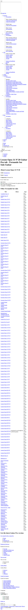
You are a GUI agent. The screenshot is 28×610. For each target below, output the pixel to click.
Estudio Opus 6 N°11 (5, 226)
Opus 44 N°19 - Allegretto (4, 491)
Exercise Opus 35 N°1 (5, 243)
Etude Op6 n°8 (4, 234)
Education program (7, 551)
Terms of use (12, 606)
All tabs (7, 58)
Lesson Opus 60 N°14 (5, 401)
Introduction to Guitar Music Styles (13, 82)
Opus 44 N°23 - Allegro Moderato (4, 505)
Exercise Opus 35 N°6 (5, 292)
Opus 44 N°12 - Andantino (4, 472)
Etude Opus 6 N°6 (5, 240)
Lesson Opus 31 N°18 (5, 349)
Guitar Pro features (5, 576)
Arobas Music (4, 565)
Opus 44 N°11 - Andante (4, 469)
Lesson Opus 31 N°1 (5, 324)
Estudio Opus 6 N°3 (5, 207)
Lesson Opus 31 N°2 (5, 354)
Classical (6, 175)
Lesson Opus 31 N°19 (5, 352)
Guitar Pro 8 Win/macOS (11, 20)
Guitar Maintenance (10, 90)
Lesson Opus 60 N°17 (5, 409)
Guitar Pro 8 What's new (8, 550)
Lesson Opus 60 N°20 (5, 420)
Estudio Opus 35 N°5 (5, 199)
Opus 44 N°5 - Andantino (4, 516)
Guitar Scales (9, 89)
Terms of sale (18, 606)
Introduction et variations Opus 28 (5, 314)
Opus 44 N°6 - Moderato (4, 518)
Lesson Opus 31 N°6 (5, 376)
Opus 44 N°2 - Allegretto (4, 494)
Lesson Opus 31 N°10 (5, 327)
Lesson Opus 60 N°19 (5, 414)
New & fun (8, 126)
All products (8, 16)
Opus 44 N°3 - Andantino (4, 510)
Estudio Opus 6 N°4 (5, 210)
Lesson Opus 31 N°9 (5, 384)
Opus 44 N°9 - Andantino (4, 526)
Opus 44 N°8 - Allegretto (4, 524)
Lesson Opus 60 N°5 (5, 442)
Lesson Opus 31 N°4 (5, 371)
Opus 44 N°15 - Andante (4, 480)
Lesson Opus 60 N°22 (5, 425)
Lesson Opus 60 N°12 (5, 395)
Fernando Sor (7, 172)
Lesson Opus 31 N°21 (5, 357)
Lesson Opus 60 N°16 (5, 406)
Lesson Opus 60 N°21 (5, 423)
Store (4, 140)
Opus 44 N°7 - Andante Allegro (4, 521)
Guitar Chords (9, 86)
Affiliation (5, 573)
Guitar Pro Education (10, 21)
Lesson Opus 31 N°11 (5, 330)
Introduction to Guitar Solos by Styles (14, 83)
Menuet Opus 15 (4, 455)
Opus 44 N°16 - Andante (4, 483)
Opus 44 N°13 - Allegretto (4, 475)
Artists (4, 74)
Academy (5, 75)
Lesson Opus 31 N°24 (5, 365)
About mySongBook (10, 61)
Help (4, 572)
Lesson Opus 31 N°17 (5, 346)
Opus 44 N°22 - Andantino (4, 502)
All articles (8, 116)
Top (1, 608)
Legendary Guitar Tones (11, 94)
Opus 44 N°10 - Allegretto (4, 466)
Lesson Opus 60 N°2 (5, 417)
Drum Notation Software (8, 585)
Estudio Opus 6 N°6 (5, 215)
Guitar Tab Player (7, 582)
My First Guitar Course (11, 80)
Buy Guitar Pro (10, 535)
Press (4, 571)
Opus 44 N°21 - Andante (4, 499)
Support (5, 139)
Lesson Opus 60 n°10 (5, 390)
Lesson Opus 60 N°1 (5, 387)
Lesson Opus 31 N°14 (5, 338)
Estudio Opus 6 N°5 (5, 213)
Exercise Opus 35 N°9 (5, 300)
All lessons (8, 77)
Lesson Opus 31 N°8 (5, 382)
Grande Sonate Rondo (5, 311)
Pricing (7, 62)
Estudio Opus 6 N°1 (5, 223)
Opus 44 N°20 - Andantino (4, 496)
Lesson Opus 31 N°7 (5, 379)
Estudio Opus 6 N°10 (5, 202)
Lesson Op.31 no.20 (5, 322)
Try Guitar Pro (4, 535)
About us (5, 570)
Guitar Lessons (9, 124)
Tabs (4, 52)
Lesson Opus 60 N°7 (5, 447)
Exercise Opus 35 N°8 (5, 297)
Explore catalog (9, 55)
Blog (4, 115)
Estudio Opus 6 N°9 (5, 221)
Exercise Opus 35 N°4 (5, 289)
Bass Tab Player (6, 584)
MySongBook (9, 29)
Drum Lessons (9, 122)
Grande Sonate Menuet (4, 308)
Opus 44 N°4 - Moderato (4, 513)
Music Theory (9, 121)
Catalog (5, 155)
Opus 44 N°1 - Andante (4, 464)
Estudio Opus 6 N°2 (5, 229)
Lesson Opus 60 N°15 (5, 403)
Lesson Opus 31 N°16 (5, 343)
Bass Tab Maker (6, 583)
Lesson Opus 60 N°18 (5, 412)
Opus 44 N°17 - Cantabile (4, 486)
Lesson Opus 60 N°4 (5, 439)
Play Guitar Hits (9, 32)
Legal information (4, 606)
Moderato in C (4, 458)
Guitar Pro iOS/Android (11, 25)
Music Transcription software (9, 588)
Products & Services (5, 544)
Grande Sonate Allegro (4, 306)
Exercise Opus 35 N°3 (5, 286)
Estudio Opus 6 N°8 (5, 232)
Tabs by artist (9, 56)
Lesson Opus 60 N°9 (5, 453)
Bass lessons (8, 120)
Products (5, 15)
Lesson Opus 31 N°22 (5, 360)
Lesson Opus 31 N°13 (5, 335)
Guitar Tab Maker (7, 580)
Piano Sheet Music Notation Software (11, 586)
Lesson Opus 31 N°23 (5, 363)
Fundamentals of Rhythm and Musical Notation (16, 84)
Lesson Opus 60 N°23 (5, 428)
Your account (3, 557)
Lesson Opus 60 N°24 (5, 431)
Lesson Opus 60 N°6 (5, 444)
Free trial (5, 548)
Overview (5, 154)
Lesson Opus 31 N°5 (5, 373)
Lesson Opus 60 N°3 (5, 436)
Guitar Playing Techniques (11, 88)
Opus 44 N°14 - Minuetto (4, 477)
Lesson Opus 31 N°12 (5, 333)
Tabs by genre (9, 57)
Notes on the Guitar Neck (11, 85)
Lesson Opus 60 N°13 (5, 398)
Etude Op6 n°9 (4, 237)
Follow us (3, 601)
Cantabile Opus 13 (5, 193)
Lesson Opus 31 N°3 (5, 368)
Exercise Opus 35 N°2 (5, 270)
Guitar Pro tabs (6, 555)
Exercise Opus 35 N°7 (5, 294)
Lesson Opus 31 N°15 (5, 341)
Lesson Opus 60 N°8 (5, 450)
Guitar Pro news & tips (11, 123)
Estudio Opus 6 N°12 (5, 204)
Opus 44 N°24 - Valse (5, 507)
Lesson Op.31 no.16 (5, 319)
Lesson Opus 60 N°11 (5, 393)
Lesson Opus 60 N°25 (5, 433)
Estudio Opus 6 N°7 (5, 218)
